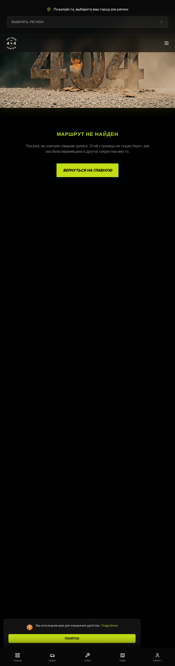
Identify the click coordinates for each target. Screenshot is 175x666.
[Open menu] (166, 43)
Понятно (72, 638)
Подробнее (109, 625)
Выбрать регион (28, 22)
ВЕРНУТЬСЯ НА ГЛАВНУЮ (87, 170)
